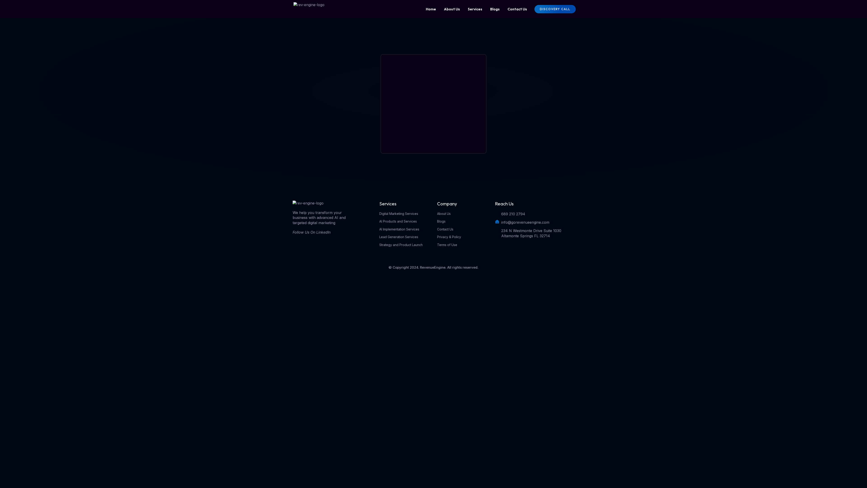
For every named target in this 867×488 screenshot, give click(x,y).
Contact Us (517, 9)
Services (475, 9)
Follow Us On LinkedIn (312, 232)
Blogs (495, 9)
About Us (452, 9)
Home (431, 9)
